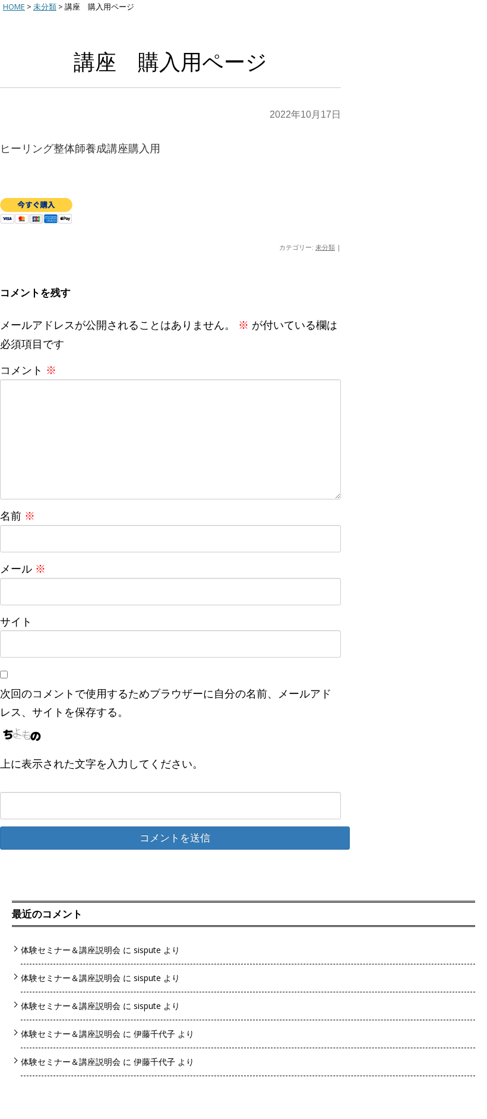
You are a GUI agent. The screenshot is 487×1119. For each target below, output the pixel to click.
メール (23, 568)
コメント (28, 370)
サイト (16, 621)
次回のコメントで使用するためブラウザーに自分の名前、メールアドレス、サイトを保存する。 (165, 702)
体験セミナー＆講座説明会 (71, 949)
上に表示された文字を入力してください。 (101, 763)
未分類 (325, 247)
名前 (17, 515)
